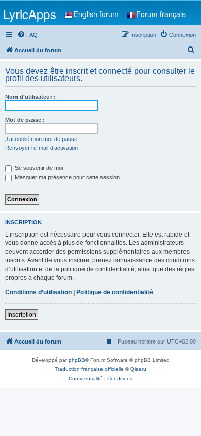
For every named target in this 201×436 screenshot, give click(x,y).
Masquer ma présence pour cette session (66, 177)
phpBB (77, 360)
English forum (96, 14)
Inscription (21, 314)
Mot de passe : (25, 120)
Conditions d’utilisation (38, 292)
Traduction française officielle (89, 369)
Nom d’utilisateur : (30, 97)
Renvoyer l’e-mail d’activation (41, 148)
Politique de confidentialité (114, 292)
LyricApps (29, 14)
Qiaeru (138, 369)
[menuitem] (27, 34)
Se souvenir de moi (38, 168)
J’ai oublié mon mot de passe (41, 139)
